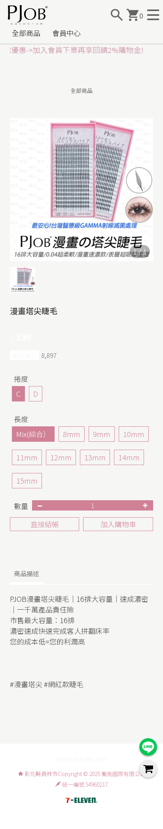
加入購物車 (118, 524)
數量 (21, 506)
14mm (129, 457)
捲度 (21, 378)
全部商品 (26, 33)
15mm (27, 480)
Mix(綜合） (33, 434)
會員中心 (66, 33)
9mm (101, 434)
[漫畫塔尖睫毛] (81, 189)
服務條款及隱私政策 (81, 759)
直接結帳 (44, 524)
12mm (61, 457)
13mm (95, 457)
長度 (21, 419)
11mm (27, 457)
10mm (133, 434)
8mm (71, 434)
